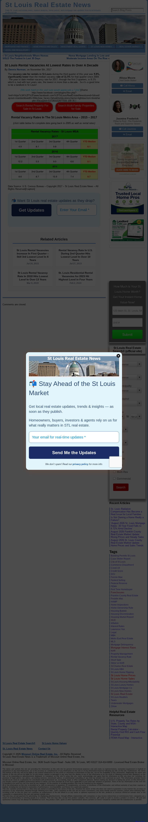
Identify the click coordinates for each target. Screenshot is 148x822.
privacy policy (80, 464)
